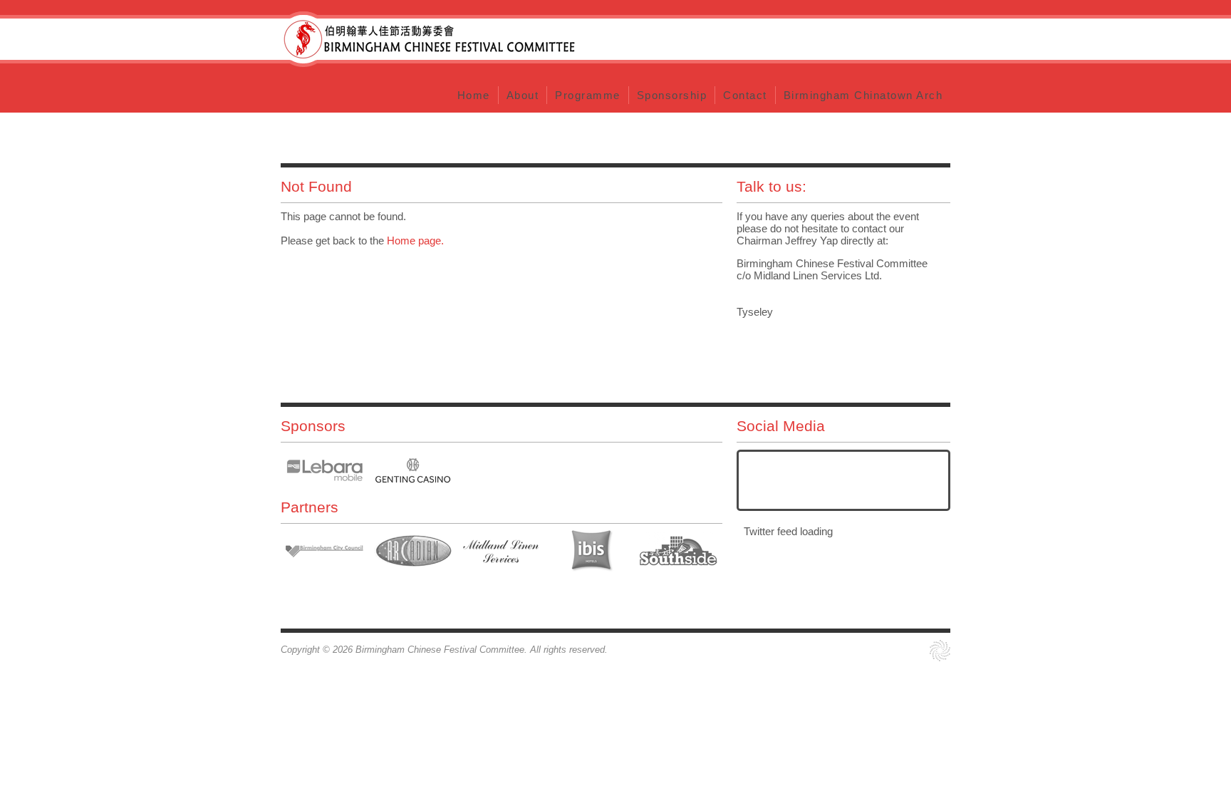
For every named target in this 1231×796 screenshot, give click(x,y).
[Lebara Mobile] (325, 470)
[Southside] (678, 552)
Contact (428, 39)
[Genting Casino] (413, 470)
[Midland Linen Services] (501, 552)
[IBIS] (590, 552)
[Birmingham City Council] (325, 552)
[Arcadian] (413, 552)
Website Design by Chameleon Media (939, 650)
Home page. (415, 240)
